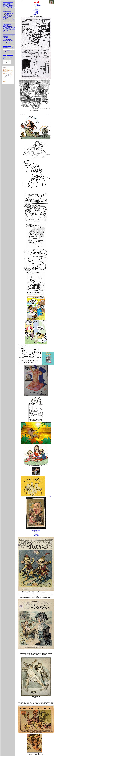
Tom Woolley (48, 496)
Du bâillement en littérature (8, 54)
